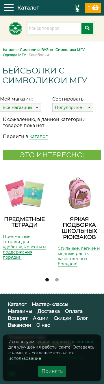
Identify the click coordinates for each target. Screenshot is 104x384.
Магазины (20, 311)
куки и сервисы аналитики (64, 341)
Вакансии (19, 325)
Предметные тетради (24, 222)
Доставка (49, 311)
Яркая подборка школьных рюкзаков (79, 228)
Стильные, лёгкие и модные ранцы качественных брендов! (79, 256)
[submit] (87, 28)
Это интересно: (52, 155)
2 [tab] (57, 280)
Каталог (10, 50)
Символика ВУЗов (36, 50)
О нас (43, 325)
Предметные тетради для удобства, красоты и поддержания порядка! (24, 247)
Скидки (62, 318)
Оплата (74, 311)
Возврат (18, 318)
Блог (82, 318)
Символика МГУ (70, 50)
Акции (41, 318)
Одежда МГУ (14, 55)
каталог (38, 136)
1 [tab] (47, 280)
